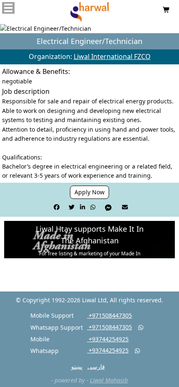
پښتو (76, 366)
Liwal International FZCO (112, 56)
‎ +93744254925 (108, 339)
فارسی (96, 366)
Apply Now (89, 192)
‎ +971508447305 (109, 315)
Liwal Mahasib (109, 380)
